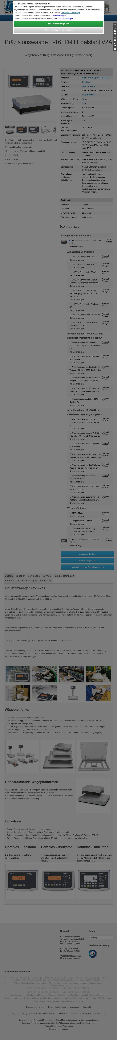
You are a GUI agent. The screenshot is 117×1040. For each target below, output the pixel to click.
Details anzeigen (59, 16)
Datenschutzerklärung (70, 13)
